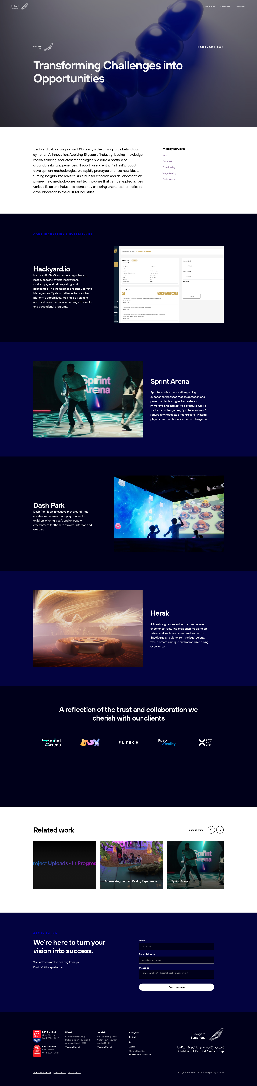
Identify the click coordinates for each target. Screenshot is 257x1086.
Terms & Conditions (42, 1072)
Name (142, 940)
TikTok (132, 1046)
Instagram (134, 1032)
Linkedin (133, 1037)
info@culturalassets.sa (140, 1054)
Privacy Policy (74, 1072)
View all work (196, 829)
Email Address (147, 954)
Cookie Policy (60, 1072)
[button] (211, 830)
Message (144, 967)
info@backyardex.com (51, 967)
